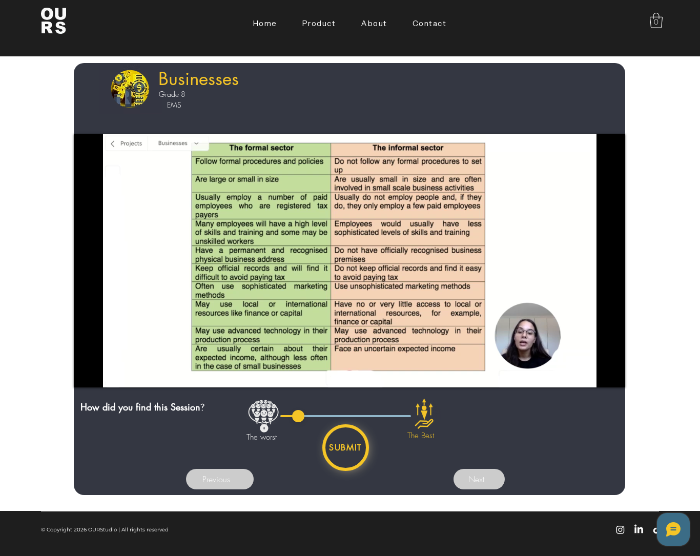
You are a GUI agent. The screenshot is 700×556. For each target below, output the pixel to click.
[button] (656, 20)
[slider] (298, 416)
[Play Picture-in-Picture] (594, 373)
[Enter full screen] (611, 373)
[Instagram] (620, 529)
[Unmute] (104, 373)
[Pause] (87, 373)
